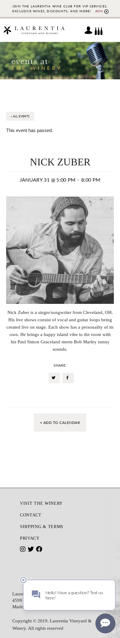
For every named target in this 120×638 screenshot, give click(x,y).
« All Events (20, 116)
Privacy (30, 538)
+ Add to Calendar (60, 422)
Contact (31, 515)
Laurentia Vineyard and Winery (34, 30)
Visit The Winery (41, 503)
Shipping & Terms (41, 526)
